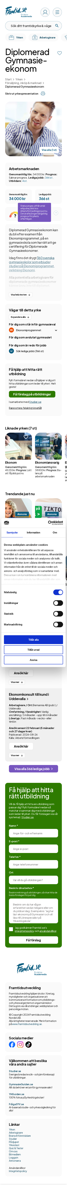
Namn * (13, 825)
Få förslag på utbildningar (32, 394)
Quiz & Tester (16, 1148)
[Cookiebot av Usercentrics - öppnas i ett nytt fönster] (48, 523)
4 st (24, 180)
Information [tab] (33, 532)
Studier (13, 1138)
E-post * (14, 841)
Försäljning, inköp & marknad (23, 83)
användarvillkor (48, 930)
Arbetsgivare (16, 1132)
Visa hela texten (19, 294)
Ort (11, 872)
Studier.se (35, 401)
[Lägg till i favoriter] (59, 53)
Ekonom (11, 462)
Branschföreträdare (20, 1135)
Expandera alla (18, 317)
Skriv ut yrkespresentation (21, 93)
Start (8, 79)
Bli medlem (15, 1154)
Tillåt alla (34, 639)
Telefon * (14, 856)
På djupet (14, 1141)
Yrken (19, 79)
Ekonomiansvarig (47, 462)
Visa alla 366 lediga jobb (32, 769)
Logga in (13, 1157)
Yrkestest (14, 1145)
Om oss (13, 1151)
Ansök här (21, 673)
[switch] (58, 603)
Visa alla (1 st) (49, 149)
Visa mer (15, 682)
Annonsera (15, 1160)
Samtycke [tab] (12, 532)
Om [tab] (55, 532)
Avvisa (33, 659)
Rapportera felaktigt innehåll (25, 407)
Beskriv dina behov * (21, 888)
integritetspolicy (24, 930)
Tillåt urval (33, 649)
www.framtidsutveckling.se (27, 1023)
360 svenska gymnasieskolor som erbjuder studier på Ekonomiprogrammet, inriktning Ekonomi (32, 264)
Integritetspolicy (18, 1171)
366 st (49, 177)
